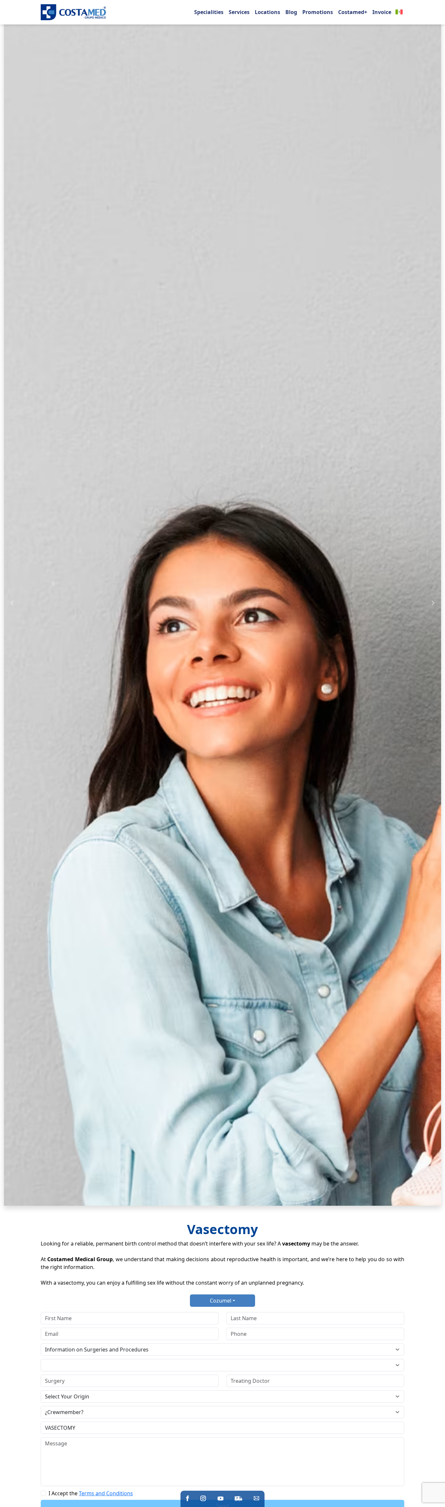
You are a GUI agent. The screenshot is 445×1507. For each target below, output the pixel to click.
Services (239, 12)
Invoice (381, 12)
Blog (291, 12)
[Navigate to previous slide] (12, 603)
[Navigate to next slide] (433, 603)
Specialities (208, 12)
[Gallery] (222, 603)
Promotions (317, 12)
